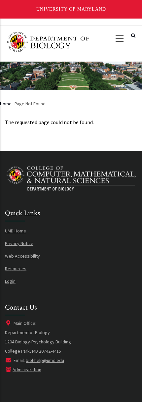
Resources (15, 269)
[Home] (47, 41)
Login (10, 281)
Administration (27, 370)
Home (6, 104)
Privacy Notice (19, 243)
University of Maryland (71, 9)
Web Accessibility (22, 256)
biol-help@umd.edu (45, 360)
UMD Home (15, 231)
